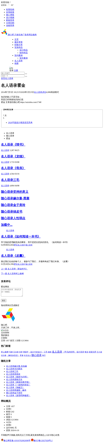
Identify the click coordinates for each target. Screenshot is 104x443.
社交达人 (27, 355)
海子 (44, 355)
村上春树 (5, 352)
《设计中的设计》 (36, 352)
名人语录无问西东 (14, 369)
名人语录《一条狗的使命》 (18, 385)
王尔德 (16, 352)
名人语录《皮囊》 (13, 255)
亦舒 (21, 352)
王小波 (99, 352)
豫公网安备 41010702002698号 (17, 440)
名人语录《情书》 (13, 144)
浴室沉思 (92, 352)
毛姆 (11, 352)
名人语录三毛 (10, 179)
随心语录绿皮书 (11, 211)
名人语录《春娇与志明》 (17, 377)
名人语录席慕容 (13, 374)
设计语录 (80, 352)
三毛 (45, 352)
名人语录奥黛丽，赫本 (16, 390)
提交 (3, 300)
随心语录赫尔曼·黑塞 (15, 198)
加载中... (6, 224)
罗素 (21, 355)
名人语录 (9, 78)
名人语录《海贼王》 (15, 387)
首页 (3, 78)
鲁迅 (86, 352)
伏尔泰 (3, 355)
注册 (16, 70)
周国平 (25, 352)
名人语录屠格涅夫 (14, 379)
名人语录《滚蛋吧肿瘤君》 (18, 395)
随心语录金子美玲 (13, 205)
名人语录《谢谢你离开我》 (18, 382)
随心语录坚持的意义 (14, 191)
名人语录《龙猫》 (13, 156)
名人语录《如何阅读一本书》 (21, 236)
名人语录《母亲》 (13, 168)
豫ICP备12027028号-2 (43, 440)
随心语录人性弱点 (13, 218)
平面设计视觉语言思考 (20, 122)
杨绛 (49, 352)
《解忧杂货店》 (13, 355)
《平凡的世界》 (69, 352)
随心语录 (28, 245)
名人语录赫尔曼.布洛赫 (16, 366)
